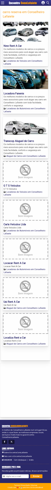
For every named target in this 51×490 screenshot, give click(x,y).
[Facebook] (4, 442)
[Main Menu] (2, 2)
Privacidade (25, 485)
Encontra (23, 3)
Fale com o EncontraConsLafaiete (18, 456)
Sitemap (34, 485)
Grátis (31, 460)
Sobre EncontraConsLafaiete (16, 452)
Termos (17, 485)
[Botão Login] (43, 3)
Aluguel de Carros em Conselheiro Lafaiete (26, 156)
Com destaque (20, 460)
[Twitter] (11, 442)
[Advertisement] (25, 389)
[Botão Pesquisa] (48, 3)
